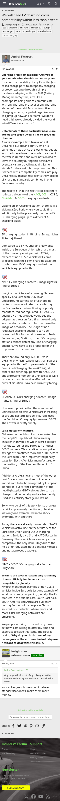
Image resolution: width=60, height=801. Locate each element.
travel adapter (45, 31)
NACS (37, 194)
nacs (18, 31)
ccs (4, 27)
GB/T (21, 198)
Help (32, 749)
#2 (57, 663)
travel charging (10, 35)
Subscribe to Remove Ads (30, 49)
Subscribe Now (15, 787)
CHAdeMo (8, 198)
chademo (13, 27)
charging (24, 27)
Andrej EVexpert (12, 24)
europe (47, 27)
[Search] (55, 4)
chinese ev (36, 27)
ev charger (8, 31)
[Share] (52, 69)
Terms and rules (38, 753)
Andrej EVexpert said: (14, 670)
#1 (57, 68)
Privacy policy (37, 757)
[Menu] (4, 4)
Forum (5, 749)
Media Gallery (8, 753)
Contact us (35, 761)
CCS (44, 194)
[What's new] (49, 4)
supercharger (29, 31)
